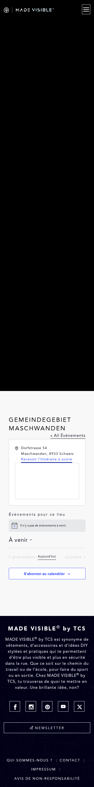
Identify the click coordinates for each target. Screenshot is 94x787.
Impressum (43, 769)
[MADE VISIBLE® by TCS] (34, 10)
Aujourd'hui (47, 556)
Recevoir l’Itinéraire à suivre (46, 459)
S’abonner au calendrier (44, 573)
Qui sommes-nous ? (30, 760)
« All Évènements (67, 435)
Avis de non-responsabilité (47, 778)
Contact (70, 760)
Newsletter (49, 728)
